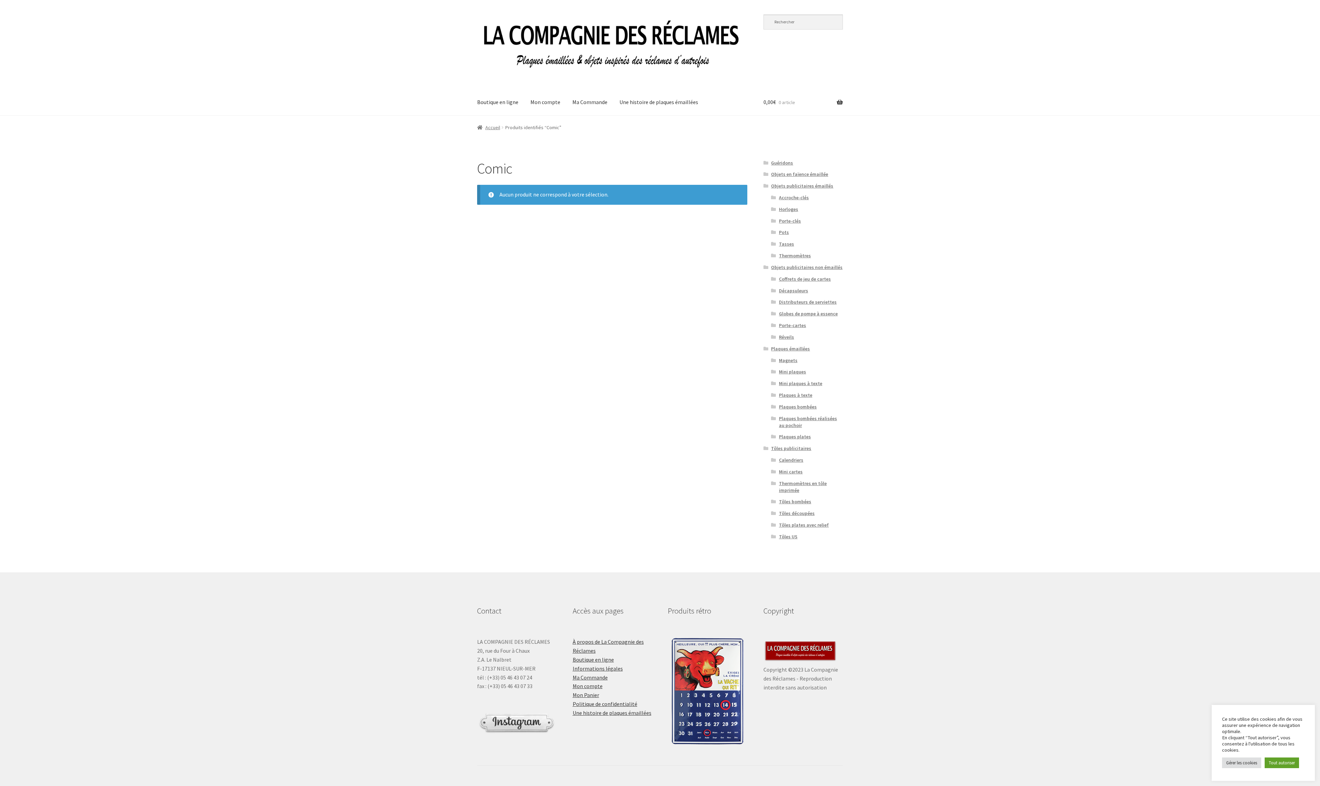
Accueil (492, 127)
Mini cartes (791, 472)
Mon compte (545, 102)
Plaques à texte (795, 395)
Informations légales (598, 668)
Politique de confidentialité (605, 703)
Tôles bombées (795, 501)
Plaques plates (795, 437)
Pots (784, 232)
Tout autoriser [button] (1282, 763)
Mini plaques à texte (800, 383)
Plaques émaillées (790, 349)
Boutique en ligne (497, 102)
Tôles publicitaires (791, 448)
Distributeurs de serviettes (808, 302)
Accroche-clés (794, 197)
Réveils (786, 337)
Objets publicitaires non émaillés (807, 267)
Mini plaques (792, 372)
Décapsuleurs (793, 291)
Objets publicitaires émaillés (802, 186)
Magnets (788, 360)
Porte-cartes (792, 325)
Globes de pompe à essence (808, 314)
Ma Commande (589, 102)
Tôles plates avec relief (804, 525)
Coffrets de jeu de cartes (805, 279)
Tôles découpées (797, 513)
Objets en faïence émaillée (799, 174)
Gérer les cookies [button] (1241, 763)
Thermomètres (795, 255)
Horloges (788, 209)
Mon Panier (586, 695)
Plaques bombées (798, 407)
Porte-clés (790, 221)
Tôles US (788, 537)
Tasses (786, 244)
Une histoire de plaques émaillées (658, 102)
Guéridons (782, 163)
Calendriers (791, 460)
